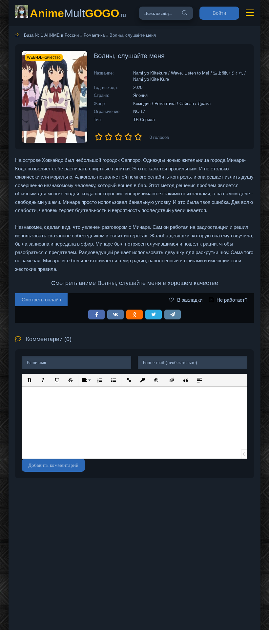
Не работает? (232, 300)
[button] (29, 380)
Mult (78, 13)
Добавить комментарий (53, 465)
